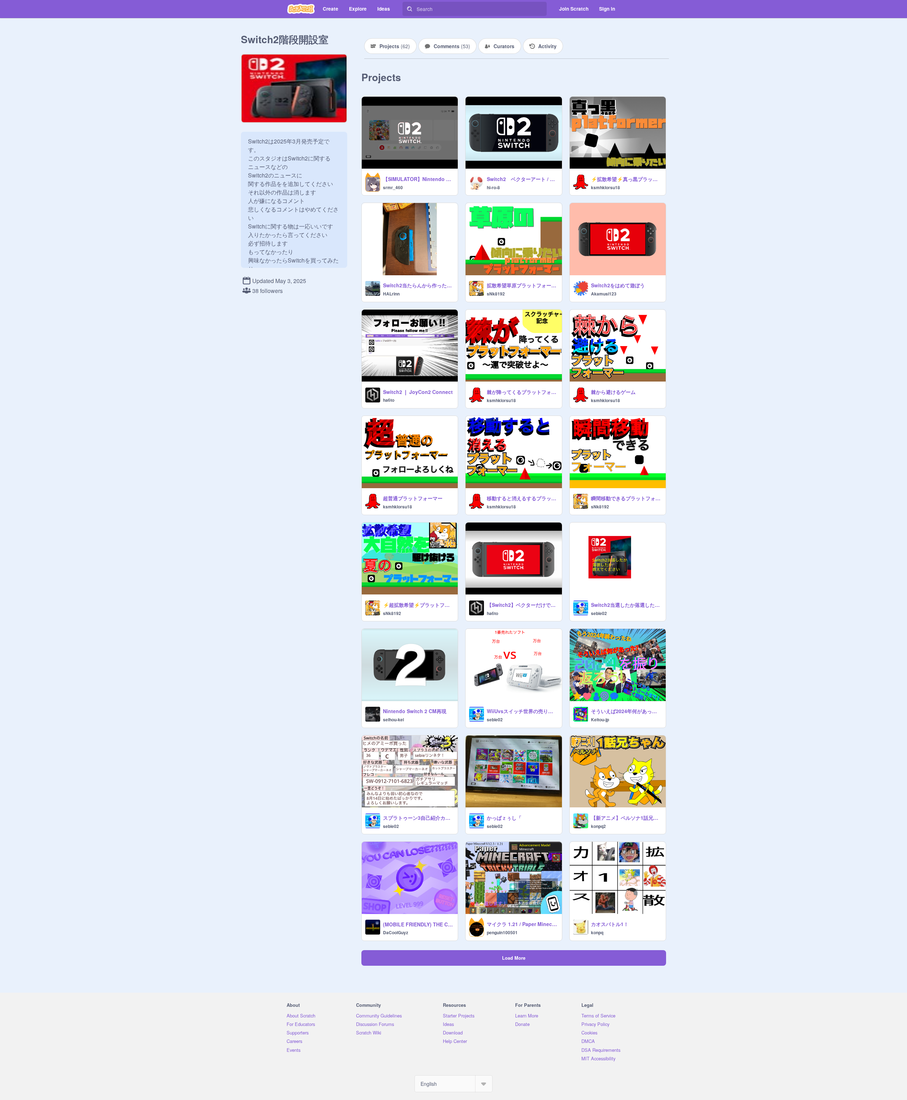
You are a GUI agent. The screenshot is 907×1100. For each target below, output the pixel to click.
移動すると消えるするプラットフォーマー (522, 498)
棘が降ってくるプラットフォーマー (522, 391)
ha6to (388, 400)
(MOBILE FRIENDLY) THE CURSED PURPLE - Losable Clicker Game (418, 924)
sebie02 (599, 613)
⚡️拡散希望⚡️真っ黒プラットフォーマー (626, 178)
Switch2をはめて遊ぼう (618, 285)
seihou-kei (393, 719)
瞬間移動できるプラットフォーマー (626, 498)
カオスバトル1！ (610, 923)
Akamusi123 (603, 293)
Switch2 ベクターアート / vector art (522, 178)
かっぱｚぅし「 (504, 817)
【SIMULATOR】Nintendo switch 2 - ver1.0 (418, 178)
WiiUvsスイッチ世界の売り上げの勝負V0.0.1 (522, 711)
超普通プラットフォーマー (413, 498)
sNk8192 (496, 293)
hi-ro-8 (493, 187)
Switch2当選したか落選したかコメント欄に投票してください (626, 604)
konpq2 (598, 826)
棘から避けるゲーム (613, 391)
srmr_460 (393, 187)
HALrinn (391, 293)
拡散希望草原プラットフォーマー (522, 285)
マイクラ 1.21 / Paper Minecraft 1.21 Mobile (522, 923)
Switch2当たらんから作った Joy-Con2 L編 (418, 285)
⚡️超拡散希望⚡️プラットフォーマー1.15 (418, 604)
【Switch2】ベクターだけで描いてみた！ (522, 604)
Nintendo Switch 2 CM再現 (414, 711)
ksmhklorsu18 (605, 187)
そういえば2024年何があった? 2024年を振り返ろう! (626, 711)
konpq (597, 932)
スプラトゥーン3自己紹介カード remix (418, 817)
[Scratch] (301, 9)
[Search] (409, 9)
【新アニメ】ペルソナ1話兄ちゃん (626, 817)
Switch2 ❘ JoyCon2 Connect (418, 391)
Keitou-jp (600, 719)
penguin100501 (502, 932)
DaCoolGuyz (395, 932)
